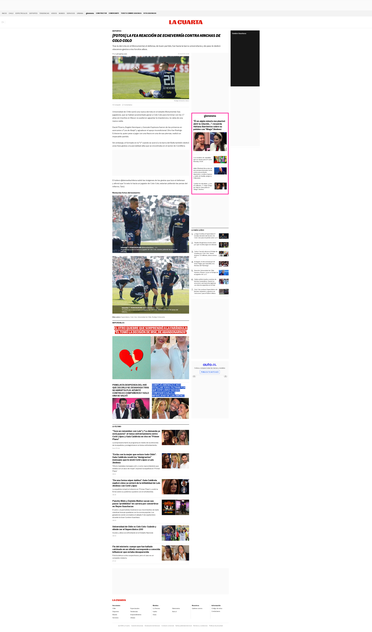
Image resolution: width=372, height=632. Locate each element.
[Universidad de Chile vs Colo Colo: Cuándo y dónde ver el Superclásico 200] (175, 533)
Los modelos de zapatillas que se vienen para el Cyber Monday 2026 (202, 159)
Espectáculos (21, 13)
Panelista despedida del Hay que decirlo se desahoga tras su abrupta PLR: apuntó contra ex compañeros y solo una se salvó (130, 390)
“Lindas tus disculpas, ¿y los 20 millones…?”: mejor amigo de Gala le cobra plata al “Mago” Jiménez (202, 186)
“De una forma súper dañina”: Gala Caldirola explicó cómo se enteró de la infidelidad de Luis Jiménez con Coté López (136, 483)
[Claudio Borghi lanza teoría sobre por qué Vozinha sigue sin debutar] (224, 245)
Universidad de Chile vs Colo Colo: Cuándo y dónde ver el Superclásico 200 (134, 528)
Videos (54, 13)
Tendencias (44, 13)
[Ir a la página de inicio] (186, 22)
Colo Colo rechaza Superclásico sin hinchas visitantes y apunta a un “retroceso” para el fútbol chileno (205, 291)
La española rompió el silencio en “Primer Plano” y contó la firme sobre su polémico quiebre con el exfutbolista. (135, 490)
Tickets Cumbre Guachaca (131, 13)
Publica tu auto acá (209, 372)
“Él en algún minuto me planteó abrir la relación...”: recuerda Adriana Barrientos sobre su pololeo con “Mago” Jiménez (209, 125)
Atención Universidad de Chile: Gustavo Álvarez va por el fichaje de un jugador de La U (206, 272)
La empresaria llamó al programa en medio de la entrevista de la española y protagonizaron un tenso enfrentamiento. (135, 443)
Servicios (71, 13)
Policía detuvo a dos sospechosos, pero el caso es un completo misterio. (133, 556)
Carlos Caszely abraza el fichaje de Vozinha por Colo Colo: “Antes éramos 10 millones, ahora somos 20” (205, 254)
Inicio (4, 13)
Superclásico (125, 317)
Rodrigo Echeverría (158, 317)
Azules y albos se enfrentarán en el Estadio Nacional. (132, 533)
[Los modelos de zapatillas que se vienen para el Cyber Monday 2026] (220, 160)
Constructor (101, 13)
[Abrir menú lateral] (3, 22)
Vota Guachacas (149, 13)
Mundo (62, 13)
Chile (11, 13)
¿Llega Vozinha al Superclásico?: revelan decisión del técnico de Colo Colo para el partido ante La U (206, 236)
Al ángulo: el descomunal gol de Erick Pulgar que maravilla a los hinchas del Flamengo (204, 264)
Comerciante (114, 13)
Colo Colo (133, 317)
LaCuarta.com (121, 54)
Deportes (33, 13)
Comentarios (128, 105)
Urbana (80, 13)
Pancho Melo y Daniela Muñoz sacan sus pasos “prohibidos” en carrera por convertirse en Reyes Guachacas (135, 504)
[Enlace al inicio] (210, 116)
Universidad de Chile (144, 317)
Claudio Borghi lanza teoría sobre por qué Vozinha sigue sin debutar (205, 244)
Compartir (117, 105)
